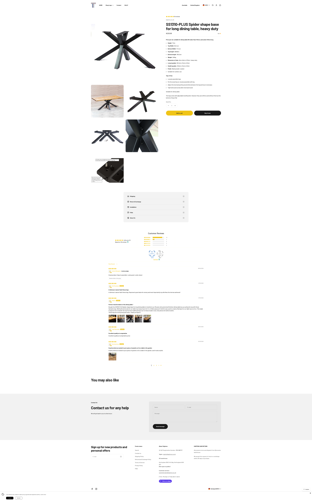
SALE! (126, 5)
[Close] (310, 493)
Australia (184, 5)
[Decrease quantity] (168, 106)
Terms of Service (140, 462)
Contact (119, 5)
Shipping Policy (139, 456)
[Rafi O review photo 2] (121, 319)
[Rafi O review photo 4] (138, 319)
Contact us (138, 453)
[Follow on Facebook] (92, 489)
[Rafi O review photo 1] (112, 319)
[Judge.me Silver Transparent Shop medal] (160, 253)
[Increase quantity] (175, 106)
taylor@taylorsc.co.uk (169, 454)
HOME (100, 5)
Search (137, 450)
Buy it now (208, 113)
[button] (170, 16)
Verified (155, 259)
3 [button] (156, 365)
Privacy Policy (139, 465)
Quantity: (168, 102)
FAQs (136, 468)
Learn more (43, 494)
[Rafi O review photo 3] (130, 319)
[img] (112, 268)
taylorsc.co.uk (170, 19)
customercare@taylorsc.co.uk (167, 472)
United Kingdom (195, 5)
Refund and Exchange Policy (143, 459)
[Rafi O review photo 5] (147, 319)
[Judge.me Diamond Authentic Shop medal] (152, 253)
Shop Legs (109, 5)
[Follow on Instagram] (96, 489)
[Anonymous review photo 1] (112, 357)
